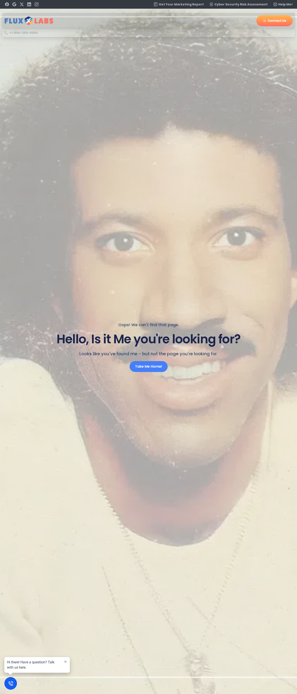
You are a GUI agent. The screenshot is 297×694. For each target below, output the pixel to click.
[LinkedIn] (29, 4)
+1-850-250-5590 (23, 33)
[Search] (249, 21)
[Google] (14, 4)
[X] (22, 4)
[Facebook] (7, 4)
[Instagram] (36, 4)
